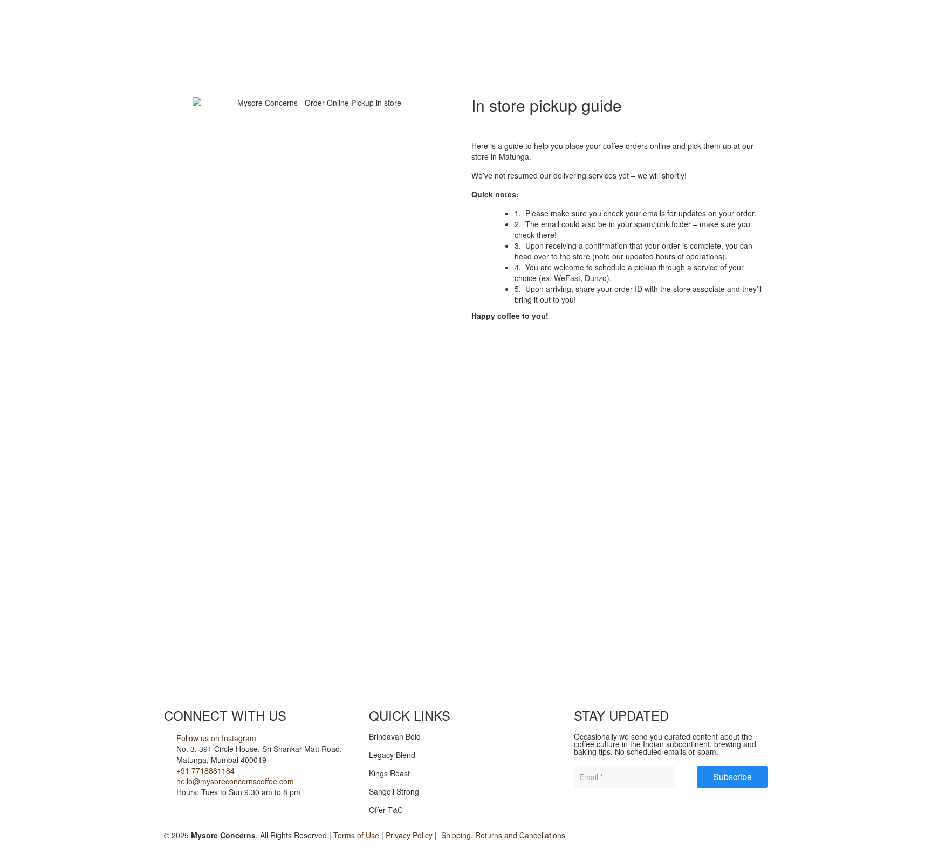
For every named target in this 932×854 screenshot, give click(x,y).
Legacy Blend (392, 754)
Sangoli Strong (394, 791)
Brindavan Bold (395, 736)
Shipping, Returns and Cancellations (502, 835)
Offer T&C (386, 809)
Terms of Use (356, 835)
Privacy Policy (409, 835)
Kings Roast (389, 773)
